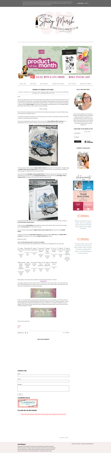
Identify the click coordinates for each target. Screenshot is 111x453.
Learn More (80, 3)
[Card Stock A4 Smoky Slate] (34, 264)
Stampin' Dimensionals (34, 252)
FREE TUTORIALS (44, 83)
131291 (34, 270)
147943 (28, 271)
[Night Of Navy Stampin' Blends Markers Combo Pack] (67, 251)
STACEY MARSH (78, 443)
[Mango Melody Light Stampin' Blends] (27, 265)
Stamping (51, 92)
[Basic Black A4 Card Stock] (27, 249)
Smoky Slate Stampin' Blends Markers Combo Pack (21, 272)
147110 (47, 270)
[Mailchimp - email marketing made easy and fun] (89, 142)
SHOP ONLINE (33, 83)
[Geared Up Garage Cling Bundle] (41, 250)
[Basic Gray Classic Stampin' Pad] (41, 264)
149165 (41, 270)
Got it (86, 3)
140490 (47, 257)
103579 (54, 267)
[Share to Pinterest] (25, 332)
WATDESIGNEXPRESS (89, 443)
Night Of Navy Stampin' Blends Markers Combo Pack (67, 258)
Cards (20, 92)
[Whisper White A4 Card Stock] (21, 250)
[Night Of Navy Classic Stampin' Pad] (47, 264)
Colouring (25, 92)
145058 (21, 274)
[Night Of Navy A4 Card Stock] (60, 250)
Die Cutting (31, 92)
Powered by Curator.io (63, 437)
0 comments (66, 332)
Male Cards (37, 92)
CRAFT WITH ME (72, 83)
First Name (76, 137)
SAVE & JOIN (23, 83)
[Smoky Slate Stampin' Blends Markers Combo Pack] (21, 265)
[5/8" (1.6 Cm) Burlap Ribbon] (54, 250)
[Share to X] (22, 332)
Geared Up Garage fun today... (43, 90)
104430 (34, 253)
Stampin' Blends (45, 92)
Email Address (77, 133)
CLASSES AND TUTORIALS (58, 83)
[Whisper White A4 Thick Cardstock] (47, 251)
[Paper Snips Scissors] (54, 263)
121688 (28, 254)
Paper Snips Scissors (54, 266)
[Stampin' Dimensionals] (34, 249)
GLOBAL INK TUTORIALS (85, 83)
